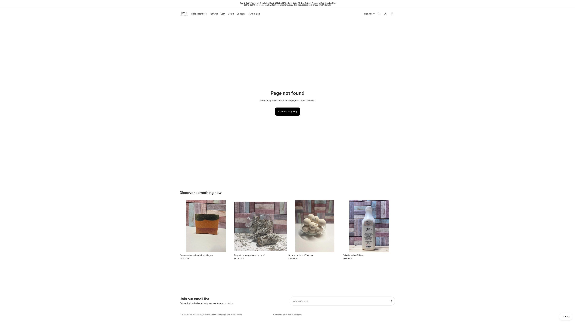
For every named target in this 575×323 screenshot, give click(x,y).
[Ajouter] (227, 248)
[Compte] (385, 13)
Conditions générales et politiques (287, 314)
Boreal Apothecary (194, 314)
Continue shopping (287, 111)
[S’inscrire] (391, 301)
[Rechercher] (379, 13)
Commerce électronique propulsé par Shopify (222, 314)
